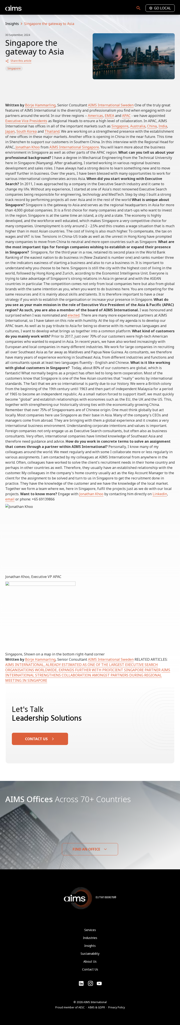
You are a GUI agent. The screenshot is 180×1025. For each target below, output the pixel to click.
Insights (12, 23)
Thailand (52, 131)
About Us (90, 961)
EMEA (109, 115)
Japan (10, 131)
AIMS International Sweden (111, 105)
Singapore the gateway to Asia (49, 23)
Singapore (14, 68)
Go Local (162, 8)
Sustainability (90, 953)
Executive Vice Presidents (26, 120)
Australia (137, 126)
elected (73, 315)
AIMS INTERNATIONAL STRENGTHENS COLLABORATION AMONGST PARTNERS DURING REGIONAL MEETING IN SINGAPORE (87, 675)
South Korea (26, 131)
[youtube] (90, 983)
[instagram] (99, 983)
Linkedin (160, 493)
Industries (90, 938)
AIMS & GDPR (96, 1007)
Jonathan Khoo (28, 147)
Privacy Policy (116, 1007)
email (9, 499)
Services (90, 930)
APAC (126, 115)
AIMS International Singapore (74, 147)
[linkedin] (81, 983)
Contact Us (90, 969)
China (152, 126)
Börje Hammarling (40, 105)
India (162, 126)
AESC (81, 1007)
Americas (95, 115)
